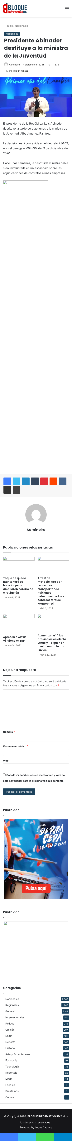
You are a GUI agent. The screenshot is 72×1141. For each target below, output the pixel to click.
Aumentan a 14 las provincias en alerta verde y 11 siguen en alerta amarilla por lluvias (52, 643)
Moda (8, 1078)
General (10, 1011)
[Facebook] (7, 481)
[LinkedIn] (26, 481)
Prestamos (12, 1091)
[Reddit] (53, 481)
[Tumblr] (35, 481)
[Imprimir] (16, 490)
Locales (10, 1084)
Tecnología (12, 1066)
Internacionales (14, 1017)
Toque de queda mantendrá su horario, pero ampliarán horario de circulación (18, 585)
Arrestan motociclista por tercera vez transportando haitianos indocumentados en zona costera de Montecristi (52, 591)
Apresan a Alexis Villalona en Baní (14, 639)
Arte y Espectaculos (17, 1054)
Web (5, 760)
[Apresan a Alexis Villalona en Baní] (19, 623)
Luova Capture (43, 1127)
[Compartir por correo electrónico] (7, 490)
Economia (11, 1060)
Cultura (9, 1097)
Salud (8, 1035)
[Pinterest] (44, 481)
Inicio (9, 25)
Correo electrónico (15, 746)
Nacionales (21, 25)
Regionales (12, 1005)
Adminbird (14, 64)
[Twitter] (16, 481)
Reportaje (11, 1072)
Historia (10, 1048)
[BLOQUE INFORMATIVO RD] (15, 8)
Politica (9, 1023)
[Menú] (67, 10)
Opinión (10, 1029)
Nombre (9, 731)
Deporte (10, 1042)
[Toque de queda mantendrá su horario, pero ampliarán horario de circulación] (19, 565)
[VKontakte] (62, 481)
